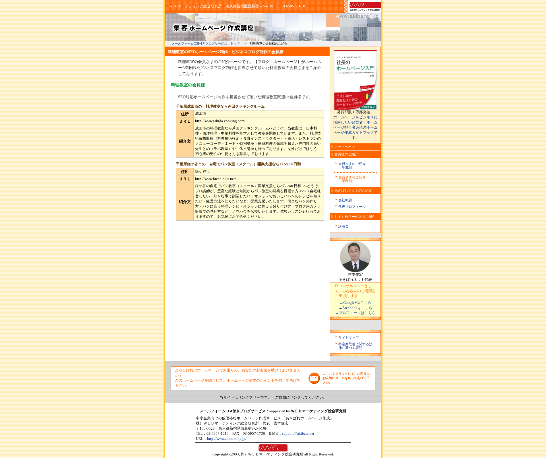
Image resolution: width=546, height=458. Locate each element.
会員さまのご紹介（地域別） (352, 166)
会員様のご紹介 (346, 154)
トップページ (344, 147)
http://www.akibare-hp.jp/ (227, 439)
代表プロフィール (352, 207)
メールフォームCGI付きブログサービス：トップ (206, 43)
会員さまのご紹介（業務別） (352, 179)
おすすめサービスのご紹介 (354, 217)
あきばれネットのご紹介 (353, 191)
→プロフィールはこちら (355, 313)
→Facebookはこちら (355, 308)
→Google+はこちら (355, 303)
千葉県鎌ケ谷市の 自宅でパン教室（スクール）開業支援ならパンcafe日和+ (239, 164)
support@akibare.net (298, 434)
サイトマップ (348, 338)
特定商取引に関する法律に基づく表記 (355, 346)
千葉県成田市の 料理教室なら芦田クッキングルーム (220, 106)
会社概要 (345, 200)
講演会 (343, 226)
